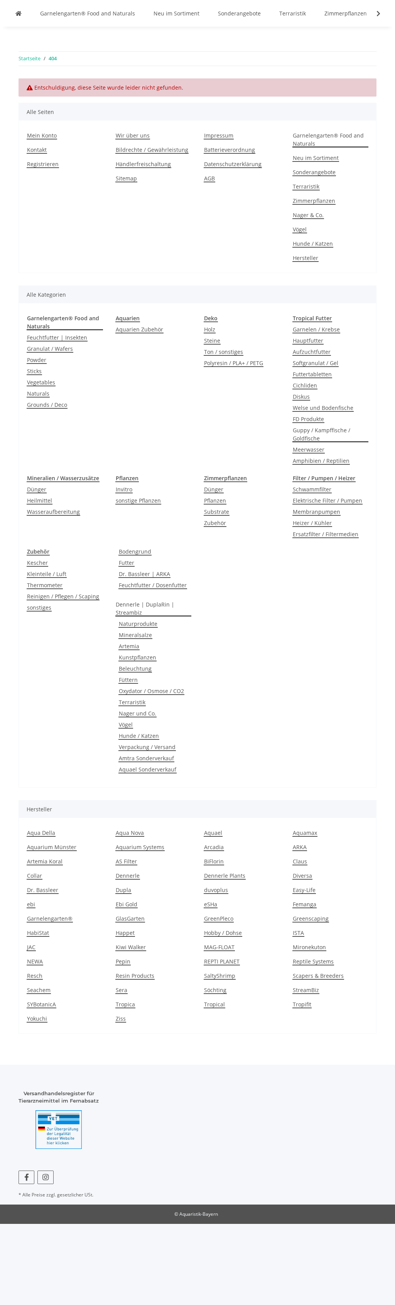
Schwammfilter (312, 489)
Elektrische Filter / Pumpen (327, 500)
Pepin (123, 961)
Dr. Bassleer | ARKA (144, 574)
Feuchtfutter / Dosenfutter (153, 585)
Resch (34, 975)
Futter (126, 562)
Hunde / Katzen (313, 243)
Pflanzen (215, 500)
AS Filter (126, 861)
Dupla (123, 890)
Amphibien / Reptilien (321, 460)
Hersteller (305, 258)
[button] (373, 13)
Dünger (36, 489)
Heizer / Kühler (312, 523)
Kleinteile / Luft (46, 574)
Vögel (300, 229)
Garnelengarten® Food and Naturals (87, 13)
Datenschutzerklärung (233, 164)
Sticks (34, 371)
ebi (31, 904)
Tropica (125, 1004)
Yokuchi (37, 1018)
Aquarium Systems (140, 847)
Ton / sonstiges (223, 351)
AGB (209, 178)
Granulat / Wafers (50, 348)
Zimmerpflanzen (345, 13)
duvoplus (216, 890)
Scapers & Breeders (318, 975)
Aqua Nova (130, 832)
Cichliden (305, 385)
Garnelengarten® (50, 918)
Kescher (37, 562)
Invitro (124, 489)
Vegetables (41, 382)
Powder (36, 360)
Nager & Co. (308, 215)
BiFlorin (214, 861)
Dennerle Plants (224, 875)
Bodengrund (135, 551)
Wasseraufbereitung (53, 511)
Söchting (215, 990)
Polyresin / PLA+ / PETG (233, 363)
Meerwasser (308, 449)
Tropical (214, 1004)
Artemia (129, 646)
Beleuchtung (135, 668)
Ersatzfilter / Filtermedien (325, 534)
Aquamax (305, 832)
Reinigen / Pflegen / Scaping (63, 596)
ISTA (298, 932)
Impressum (218, 135)
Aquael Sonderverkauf (147, 769)
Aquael (213, 832)
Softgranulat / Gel (315, 363)
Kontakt (37, 149)
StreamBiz (306, 990)
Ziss (121, 1018)
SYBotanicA (41, 1004)
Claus (300, 861)
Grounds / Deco (47, 404)
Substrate (216, 511)
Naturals (38, 393)
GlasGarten (130, 918)
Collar (34, 875)
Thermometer (44, 585)
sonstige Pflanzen (138, 500)
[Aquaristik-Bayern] (18, 13)
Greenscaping (311, 918)
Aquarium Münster (51, 847)
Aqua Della (41, 832)
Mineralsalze (135, 635)
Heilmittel (39, 500)
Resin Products (135, 975)
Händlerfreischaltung (143, 164)
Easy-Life (304, 890)
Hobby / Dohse (223, 932)
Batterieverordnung (229, 149)
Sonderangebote (239, 13)
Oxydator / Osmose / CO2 (151, 691)
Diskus (301, 396)
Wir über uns (133, 135)
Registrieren (43, 164)
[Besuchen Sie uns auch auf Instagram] (45, 1177)
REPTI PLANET (222, 961)
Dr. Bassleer (42, 890)
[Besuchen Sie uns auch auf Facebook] (26, 1177)
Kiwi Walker (131, 947)
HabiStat (38, 932)
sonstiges (39, 607)
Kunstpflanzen (137, 657)
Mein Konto (42, 135)
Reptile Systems (313, 961)
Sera (121, 990)
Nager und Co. (137, 713)
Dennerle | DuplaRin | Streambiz (145, 608)
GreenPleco (218, 918)
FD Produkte (308, 419)
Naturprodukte (138, 623)
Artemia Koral (44, 861)
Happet (125, 932)
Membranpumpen (316, 511)
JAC (31, 947)
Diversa (302, 875)
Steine (212, 340)
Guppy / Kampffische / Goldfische (321, 434)
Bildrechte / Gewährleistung (152, 149)
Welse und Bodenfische (323, 407)
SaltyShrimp (219, 975)
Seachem (39, 990)
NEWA (35, 961)
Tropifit (302, 1004)
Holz (209, 329)
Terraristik (292, 13)
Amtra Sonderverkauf (146, 758)
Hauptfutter (308, 340)
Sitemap (126, 178)
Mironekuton (309, 947)
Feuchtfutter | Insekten (57, 337)
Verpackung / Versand (147, 747)
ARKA (300, 847)
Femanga (304, 904)
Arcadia (214, 847)
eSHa (210, 904)
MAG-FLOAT (219, 947)
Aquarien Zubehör (139, 329)
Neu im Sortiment (176, 13)
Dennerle (128, 875)
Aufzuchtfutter (312, 351)
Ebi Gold (126, 904)
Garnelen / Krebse (316, 329)
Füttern (128, 679)
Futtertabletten (312, 374)
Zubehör (215, 523)
